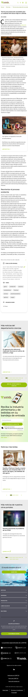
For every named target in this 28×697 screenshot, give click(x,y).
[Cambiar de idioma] (23, 3)
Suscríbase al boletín (12, 424)
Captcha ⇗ (20, 429)
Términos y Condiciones (17, 690)
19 (18, 379)
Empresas (3, 595)
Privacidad (14, 692)
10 (20, 557)
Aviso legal (5, 690)
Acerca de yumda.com (14, 681)
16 (16, 559)
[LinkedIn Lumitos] (14, 669)
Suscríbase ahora (14, 633)
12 (10, 559)
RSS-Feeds (4, 611)
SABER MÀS (14, 572)
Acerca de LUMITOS (13, 678)
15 (12, 379)
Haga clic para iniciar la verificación (14, 428)
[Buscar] (18, 3)
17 (15, 379)
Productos (4, 600)
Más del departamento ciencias (14, 384)
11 (22, 557)
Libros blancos (5, 605)
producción (23, 25)
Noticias (3, 590)
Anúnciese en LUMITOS (13, 675)
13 (9, 379)
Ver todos (4, 437)
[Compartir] (20, 3)
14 (13, 559)
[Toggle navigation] (26, 3)
